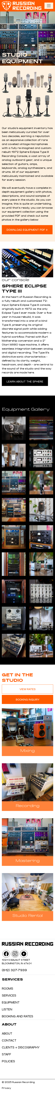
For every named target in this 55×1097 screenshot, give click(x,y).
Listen (7, 1009)
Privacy (6, 1088)
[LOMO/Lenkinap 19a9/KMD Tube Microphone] (41, 564)
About (7, 1033)
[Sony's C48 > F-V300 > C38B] (14, 455)
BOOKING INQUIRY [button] (27, 699)
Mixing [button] (27, 750)
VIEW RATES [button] (28, 689)
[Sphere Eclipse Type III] (41, 428)
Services (9, 995)
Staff (6, 1054)
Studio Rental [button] (27, 915)
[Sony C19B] (41, 618)
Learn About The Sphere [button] (25, 381)
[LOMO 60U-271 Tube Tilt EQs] (41, 591)
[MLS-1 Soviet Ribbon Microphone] (41, 482)
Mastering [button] (28, 860)
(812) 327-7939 (14, 970)
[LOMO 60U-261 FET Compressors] (41, 455)
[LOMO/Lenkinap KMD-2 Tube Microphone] (14, 428)
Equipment (11, 1002)
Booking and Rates (17, 1016)
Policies (8, 1061)
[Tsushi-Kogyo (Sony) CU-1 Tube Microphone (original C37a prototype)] (41, 645)
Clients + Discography (21, 1047)
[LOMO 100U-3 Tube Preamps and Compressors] (41, 537)
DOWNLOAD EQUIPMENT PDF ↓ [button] (27, 229)
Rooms (7, 988)
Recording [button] (27, 805)
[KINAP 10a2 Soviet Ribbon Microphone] (41, 510)
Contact (9, 1040)
